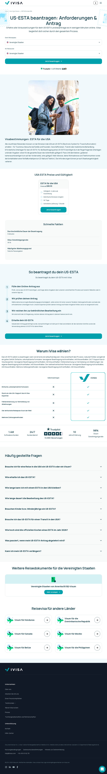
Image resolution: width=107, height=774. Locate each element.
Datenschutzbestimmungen (33, 750)
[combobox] (53, 42)
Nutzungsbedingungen (13, 750)
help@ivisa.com (10, 753)
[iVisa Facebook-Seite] (17, 767)
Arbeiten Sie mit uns (12, 694)
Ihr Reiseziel (9, 49)
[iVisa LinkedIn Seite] (10, 767)
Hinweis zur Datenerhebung (54, 750)
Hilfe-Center (9, 733)
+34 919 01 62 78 (23, 753)
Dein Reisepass (10, 38)
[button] (100, 3)
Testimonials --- (10, 703)
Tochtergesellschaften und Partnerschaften (20, 717)
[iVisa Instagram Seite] (6, 767)
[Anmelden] (95, 3)
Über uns (8, 689)
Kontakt (7, 729)
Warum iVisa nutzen (11, 708)
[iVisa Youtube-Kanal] (14, 767)
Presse (7, 712)
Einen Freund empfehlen (13, 698)
